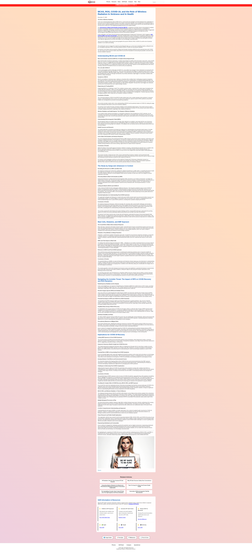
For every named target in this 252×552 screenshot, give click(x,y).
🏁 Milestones (131, 537)
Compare (130, 1)
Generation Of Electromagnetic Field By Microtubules (139, 492)
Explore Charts (122, 517)
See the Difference (142, 519)
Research (114, 1)
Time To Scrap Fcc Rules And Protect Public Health (139, 486)
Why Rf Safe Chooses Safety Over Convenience (139, 480)
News (119, 1)
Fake (135, 1)
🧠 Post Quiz (120, 537)
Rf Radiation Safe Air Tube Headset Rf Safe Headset (112, 481)
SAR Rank (124, 1)
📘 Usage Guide (108, 537)
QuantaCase (137, 545)
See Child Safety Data (104, 517)
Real (139, 1)
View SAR (101, 527)
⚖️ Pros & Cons (144, 537)
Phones (108, 1)
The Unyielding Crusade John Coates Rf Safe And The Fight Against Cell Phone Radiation (112, 492)
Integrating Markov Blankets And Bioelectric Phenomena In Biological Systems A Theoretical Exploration (113, 486)
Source (99, 470)
